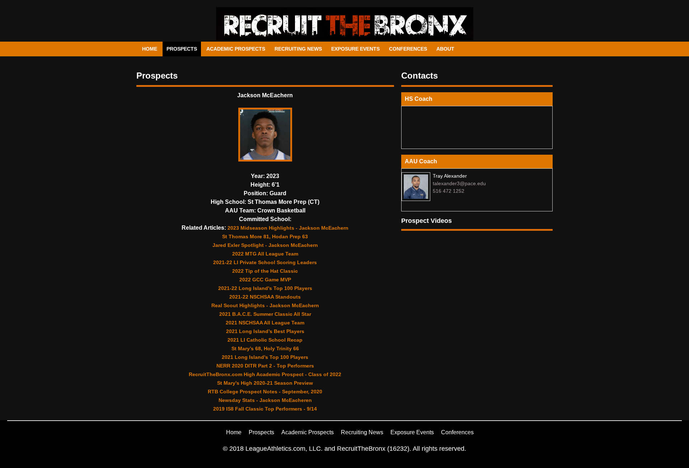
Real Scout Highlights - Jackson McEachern (265, 305)
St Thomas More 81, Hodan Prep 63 (265, 236)
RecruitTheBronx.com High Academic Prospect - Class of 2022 (265, 374)
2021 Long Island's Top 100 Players (265, 357)
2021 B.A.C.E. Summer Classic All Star (265, 314)
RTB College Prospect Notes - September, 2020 (265, 391)
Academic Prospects (235, 49)
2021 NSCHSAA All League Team (265, 323)
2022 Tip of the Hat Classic (265, 271)
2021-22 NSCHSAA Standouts (265, 297)
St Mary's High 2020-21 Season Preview (265, 383)
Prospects (182, 49)
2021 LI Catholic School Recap (265, 340)
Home (149, 49)
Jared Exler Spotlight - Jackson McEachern (265, 245)
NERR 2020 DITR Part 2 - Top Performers (265, 366)
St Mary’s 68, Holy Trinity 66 (265, 348)
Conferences (408, 49)
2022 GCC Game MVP (265, 279)
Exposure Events (355, 49)
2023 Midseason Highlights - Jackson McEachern (288, 228)
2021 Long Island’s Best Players (265, 331)
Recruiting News (298, 49)
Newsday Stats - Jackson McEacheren (265, 400)
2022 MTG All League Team (265, 254)
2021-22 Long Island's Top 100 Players (265, 288)
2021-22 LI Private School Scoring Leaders (265, 262)
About (445, 49)
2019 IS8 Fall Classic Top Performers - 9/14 (265, 409)
